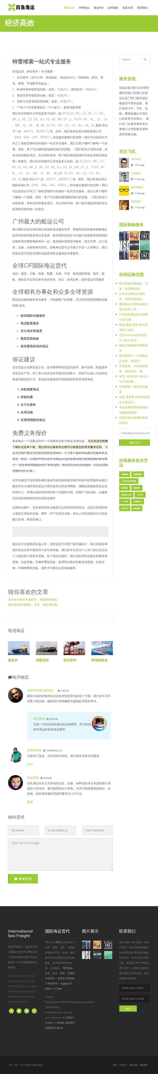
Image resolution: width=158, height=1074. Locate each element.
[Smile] (134, 245)
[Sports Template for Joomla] (134, 235)
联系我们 (142, 7)
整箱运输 (137, 508)
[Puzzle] (145, 245)
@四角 (60, 1022)
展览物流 (124, 474)
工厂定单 (124, 501)
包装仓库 (127, 7)
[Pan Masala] (124, 235)
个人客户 (140, 494)
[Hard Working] (124, 245)
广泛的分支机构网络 (128, 481)
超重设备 (137, 488)
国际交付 (134, 442)
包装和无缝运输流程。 (41, 690)
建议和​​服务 (137, 187)
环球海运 (84, 7)
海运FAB (98, 7)
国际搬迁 (136, 201)
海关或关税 (34, 750)
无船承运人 (138, 501)
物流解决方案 (126, 494)
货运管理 (33, 778)
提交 (128, 1008)
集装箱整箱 (138, 474)
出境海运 (136, 173)
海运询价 (133, 1064)
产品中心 (123, 1064)
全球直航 (113, 7)
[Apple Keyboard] (145, 235)
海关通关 (136, 159)
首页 (115, 1064)
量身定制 (25, 878)
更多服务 (144, 1064)
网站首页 (70, 7)
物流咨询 (39, 719)
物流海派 (124, 488)
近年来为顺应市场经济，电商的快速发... (33, 599)
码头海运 (124, 508)
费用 (30, 802)
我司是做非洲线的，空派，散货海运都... (33, 605)
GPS (30, 764)
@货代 (59, 942)
